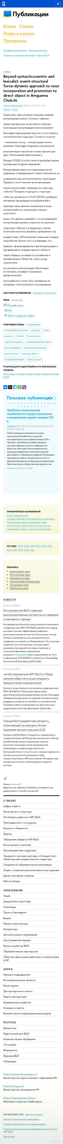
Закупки (7, 833)
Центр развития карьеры (17, 940)
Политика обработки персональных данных (24, 1124)
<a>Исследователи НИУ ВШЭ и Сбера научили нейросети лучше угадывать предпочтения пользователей (28, 678)
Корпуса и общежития (15, 828)
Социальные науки (19, 584)
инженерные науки (37, 522)
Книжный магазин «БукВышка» (19, 1039)
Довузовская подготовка (17, 901)
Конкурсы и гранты (13, 1007)
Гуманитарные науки (20, 571)
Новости (9, 599)
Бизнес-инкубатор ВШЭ (16, 945)
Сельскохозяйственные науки (25, 581)
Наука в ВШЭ (43, 55)
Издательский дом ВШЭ (16, 1033)
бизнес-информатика (17, 515)
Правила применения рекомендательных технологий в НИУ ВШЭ (30, 1130)
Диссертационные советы (17, 991)
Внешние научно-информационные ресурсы (27, 1013)
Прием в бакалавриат (15, 912)
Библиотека (9, 1028)
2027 (20, 546)
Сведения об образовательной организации (27, 864)
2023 (43, 546)
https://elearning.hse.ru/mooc (19, 1098)
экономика (45, 529)
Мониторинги (11, 985)
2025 (32, 546)
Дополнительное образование (20, 934)
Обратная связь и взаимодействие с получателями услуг (31, 958)
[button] (8, 403)
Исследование (20, 654)
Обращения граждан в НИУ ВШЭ (21, 839)
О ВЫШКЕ (9, 800)
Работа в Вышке (11, 881)
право (23, 529)
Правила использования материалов (19, 55)
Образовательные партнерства (20, 951)
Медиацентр (10, 1050)
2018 (26, 550)
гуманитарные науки (17, 522)
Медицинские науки (20, 578)
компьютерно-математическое (22, 525)
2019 (20, 550)
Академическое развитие (17, 1002)
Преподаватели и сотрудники (19, 822)
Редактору (55, 1141)
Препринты (15, 41)
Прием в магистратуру (15, 923)
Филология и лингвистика (44, 293)
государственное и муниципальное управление (31, 518)
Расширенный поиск (38, 50)
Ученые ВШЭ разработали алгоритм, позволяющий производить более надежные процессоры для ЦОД (26, 725)
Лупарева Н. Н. (14, 426)
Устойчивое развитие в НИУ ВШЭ (21, 817)
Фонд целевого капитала (17, 844)
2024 (37, 546)
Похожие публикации (30, 398)
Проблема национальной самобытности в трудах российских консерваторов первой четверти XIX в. (30, 415)
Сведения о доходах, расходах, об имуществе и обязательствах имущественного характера (29, 857)
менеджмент (13, 529)
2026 (26, 546)
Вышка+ (7, 918)
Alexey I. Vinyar (10, 109)
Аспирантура (10, 929)
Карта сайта (9, 1136)
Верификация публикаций (15, 50)
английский (17, 300)
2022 (49, 546)
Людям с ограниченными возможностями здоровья (31, 870)
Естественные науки (20, 574)
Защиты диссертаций (14, 996)
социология (33, 529)
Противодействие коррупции (19, 850)
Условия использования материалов (21, 1119)
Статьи (26, 26)
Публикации (30, 14)
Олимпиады (9, 906)
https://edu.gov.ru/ (13, 1086)
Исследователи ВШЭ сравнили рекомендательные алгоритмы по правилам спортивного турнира (31, 614)
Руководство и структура (17, 811)
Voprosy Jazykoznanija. (13, 105)
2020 (14, 550)
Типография (9, 1044)
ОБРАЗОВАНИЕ (13, 890)
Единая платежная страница (18, 875)
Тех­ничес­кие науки (19, 588)
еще (32, 550)
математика (45, 525)
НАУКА (8, 969)
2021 (9, 550)
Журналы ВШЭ (11, 1055)
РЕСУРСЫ (9, 1022)
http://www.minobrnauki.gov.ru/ (20, 1074)
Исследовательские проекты (19, 980)
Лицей (6, 895)
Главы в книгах (18, 33)
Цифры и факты (11, 806)
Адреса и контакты (34, 1114)
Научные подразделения (16, 974)
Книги (9, 26)
